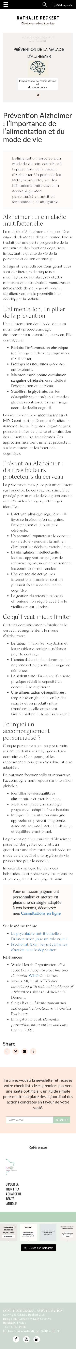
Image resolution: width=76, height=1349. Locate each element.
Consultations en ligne (41, 913)
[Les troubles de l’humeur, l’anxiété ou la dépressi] (48, 1232)
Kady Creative (42, 1318)
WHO (34, 975)
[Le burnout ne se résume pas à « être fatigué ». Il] (28, 1232)
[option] (40, 1182)
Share (9, 1044)
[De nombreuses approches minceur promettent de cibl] (8, 1232)
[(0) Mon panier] (49, 4)
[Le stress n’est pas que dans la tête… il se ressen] (67, 1232)
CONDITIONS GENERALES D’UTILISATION (32, 1310)
